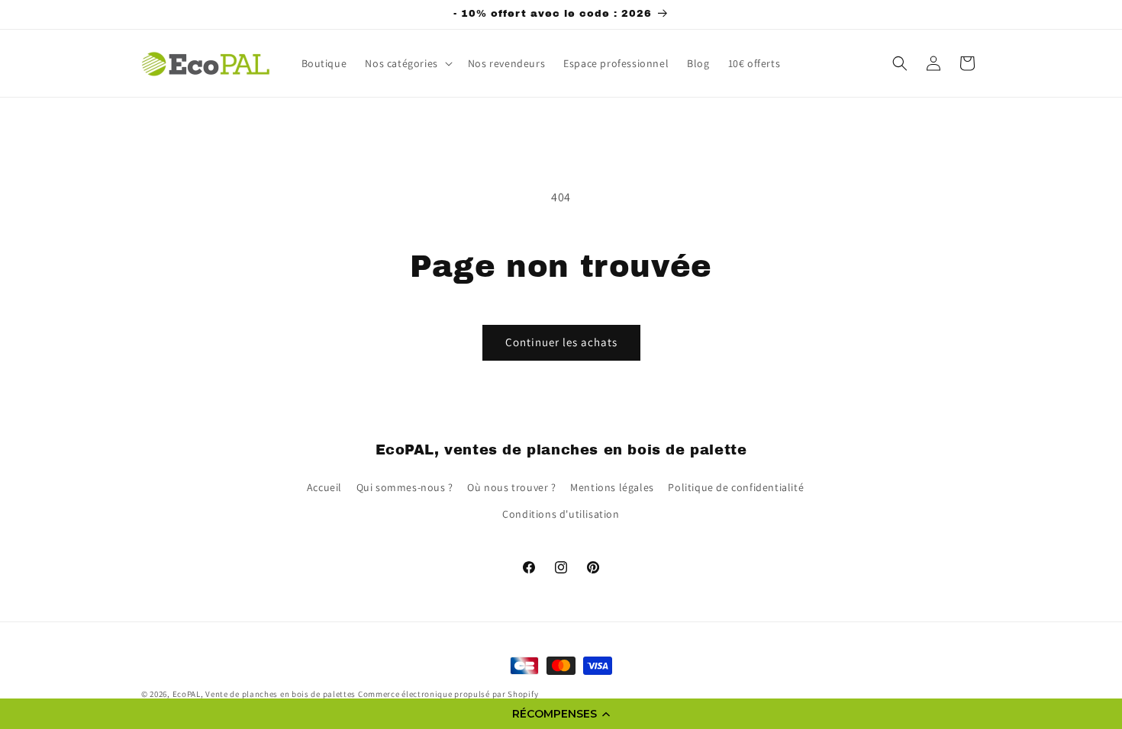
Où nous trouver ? (511, 487)
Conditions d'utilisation (560, 514)
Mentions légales (612, 487)
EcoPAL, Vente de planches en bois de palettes (264, 694)
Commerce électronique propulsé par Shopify (448, 694)
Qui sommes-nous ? (404, 487)
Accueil (324, 487)
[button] (561, 713)
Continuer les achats (561, 342)
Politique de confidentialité (736, 487)
